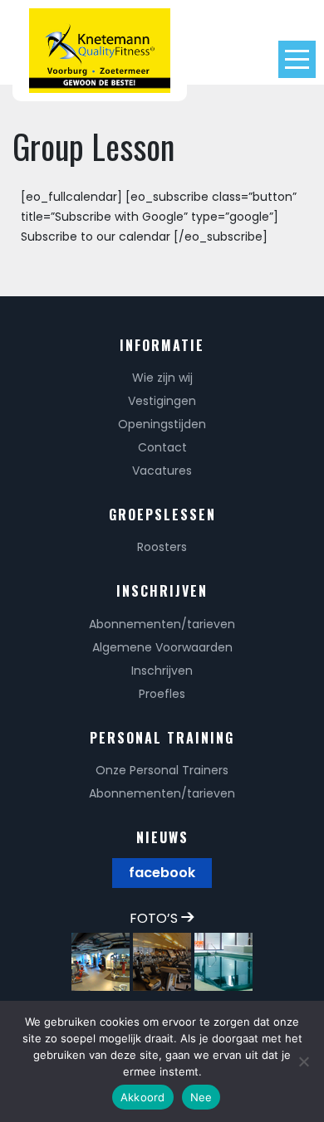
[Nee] (303, 1061)
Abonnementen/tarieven (162, 624)
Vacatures (162, 470)
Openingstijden (162, 424)
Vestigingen (162, 401)
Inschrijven (162, 670)
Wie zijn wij (162, 377)
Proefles (162, 693)
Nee (201, 1097)
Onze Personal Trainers (162, 770)
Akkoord (142, 1097)
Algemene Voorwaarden (162, 647)
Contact (162, 447)
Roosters (162, 547)
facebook (162, 872)
